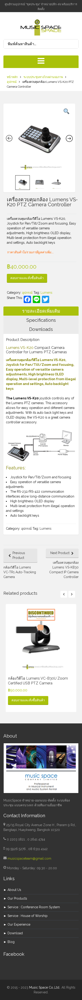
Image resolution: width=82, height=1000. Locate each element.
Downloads (41, 329)
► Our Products (15, 898)
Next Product (59, 553)
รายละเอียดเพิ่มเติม (41, 311)
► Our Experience (16, 924)
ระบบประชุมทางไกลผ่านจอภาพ (43, 77)
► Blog (9, 942)
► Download (13, 933)
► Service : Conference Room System (31, 907)
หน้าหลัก (12, 77)
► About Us (12, 890)
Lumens (46, 292)
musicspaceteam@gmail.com (29, 858)
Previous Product (19, 555)
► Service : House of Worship (25, 916)
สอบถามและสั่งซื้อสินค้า (27, 278)
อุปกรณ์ (12, 82)
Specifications (41, 320)
